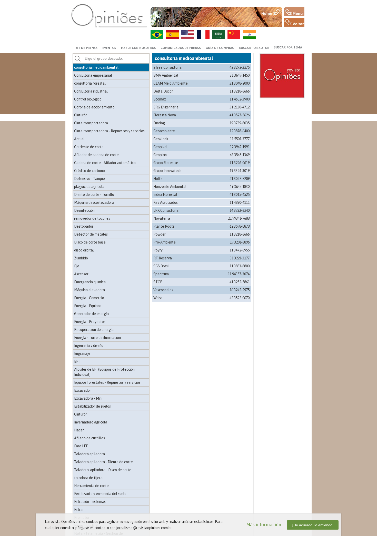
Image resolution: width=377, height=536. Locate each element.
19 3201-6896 (240, 242)
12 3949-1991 (240, 147)
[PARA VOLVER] (294, 22)
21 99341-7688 (239, 218)
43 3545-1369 (240, 155)
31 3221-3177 (240, 258)
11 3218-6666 (240, 91)
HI (249, 34)
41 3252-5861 (240, 282)
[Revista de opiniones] (109, 15)
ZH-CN (233, 34)
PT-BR (157, 34)
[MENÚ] (294, 11)
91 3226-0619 (240, 163)
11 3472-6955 (240, 250)
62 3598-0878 (240, 226)
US (187, 34)
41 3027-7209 (240, 179)
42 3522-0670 (240, 298)
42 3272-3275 (240, 67)
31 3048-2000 (240, 83)
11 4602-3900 (240, 99)
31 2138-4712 (240, 107)
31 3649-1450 (240, 75)
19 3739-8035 (240, 123)
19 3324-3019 (240, 171)
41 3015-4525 (240, 195)
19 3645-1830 (240, 187)
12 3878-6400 (240, 131)
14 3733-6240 (240, 210)
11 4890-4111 (240, 202)
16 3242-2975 (240, 290)
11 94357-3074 (239, 274)
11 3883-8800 (240, 266)
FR (203, 34)
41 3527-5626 (240, 115)
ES (172, 34)
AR (218, 34)
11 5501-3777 (240, 139)
